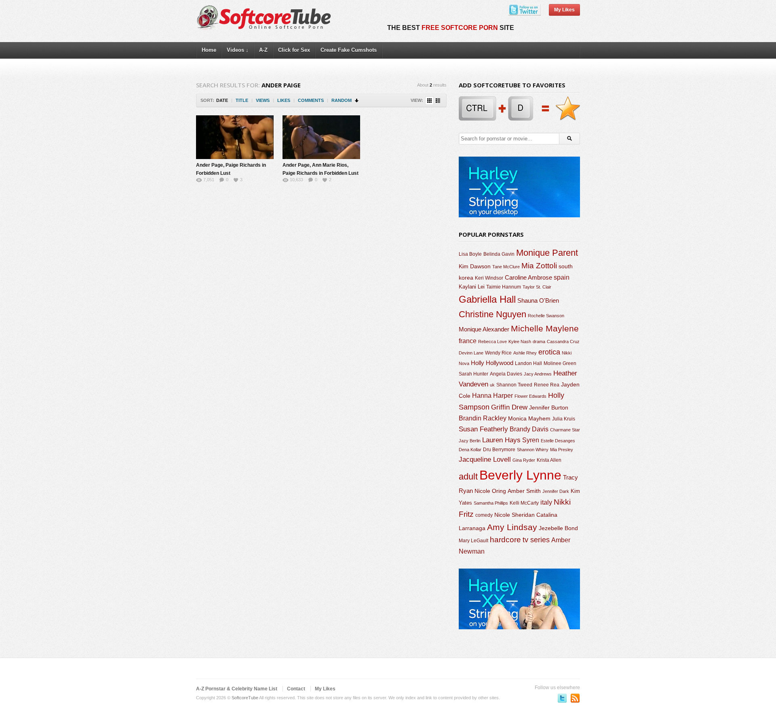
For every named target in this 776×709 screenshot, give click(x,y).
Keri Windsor (489, 278)
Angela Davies (506, 374)
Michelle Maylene (545, 328)
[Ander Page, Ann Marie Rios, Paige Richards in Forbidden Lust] (321, 137)
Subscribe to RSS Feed (575, 698)
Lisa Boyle (470, 254)
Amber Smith (524, 491)
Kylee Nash (519, 341)
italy (546, 502)
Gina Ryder (523, 460)
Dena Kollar (470, 449)
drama (539, 341)
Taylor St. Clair (537, 286)
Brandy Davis (529, 429)
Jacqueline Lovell (485, 459)
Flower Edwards (530, 396)
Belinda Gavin (499, 254)
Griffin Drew (509, 407)
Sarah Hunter (473, 373)
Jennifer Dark (555, 491)
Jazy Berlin (470, 440)
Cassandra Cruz (563, 341)
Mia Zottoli (539, 265)
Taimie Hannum (503, 287)
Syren (530, 440)
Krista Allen (549, 460)
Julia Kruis (563, 419)
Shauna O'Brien (538, 300)
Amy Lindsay (512, 527)
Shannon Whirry (532, 449)
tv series (536, 540)
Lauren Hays (501, 440)
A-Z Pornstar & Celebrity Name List (236, 689)
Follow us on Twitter (562, 698)
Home (209, 50)
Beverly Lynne (520, 475)
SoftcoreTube (245, 697)
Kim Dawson (475, 266)
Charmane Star (565, 429)
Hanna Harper (492, 395)
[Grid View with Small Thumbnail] (429, 100)
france (468, 340)
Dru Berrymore (499, 449)
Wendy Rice (498, 353)
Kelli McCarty (524, 502)
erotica (549, 352)
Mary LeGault (473, 540)
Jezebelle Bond (558, 528)
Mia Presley (561, 449)
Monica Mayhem (529, 419)
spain (561, 277)
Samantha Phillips (491, 503)
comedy (484, 515)
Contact (296, 689)
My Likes (564, 10)
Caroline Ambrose (528, 277)
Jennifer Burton (548, 407)
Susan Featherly (483, 429)
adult (468, 476)
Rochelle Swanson (546, 315)
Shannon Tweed (514, 384)
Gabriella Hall (487, 299)
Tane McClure (506, 266)
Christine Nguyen (492, 314)
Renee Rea (546, 384)
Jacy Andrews (538, 373)
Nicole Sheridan (514, 515)
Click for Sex (294, 50)
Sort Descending (357, 100)
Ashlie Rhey (525, 352)
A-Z (263, 50)
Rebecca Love (492, 341)
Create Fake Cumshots (349, 50)
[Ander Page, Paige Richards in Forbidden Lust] (235, 137)
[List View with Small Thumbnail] (438, 100)
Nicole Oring (490, 491)
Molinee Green (560, 363)
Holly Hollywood (492, 363)
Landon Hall (528, 363)
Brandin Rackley (482, 418)
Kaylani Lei (472, 287)
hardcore (505, 539)
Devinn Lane (471, 352)
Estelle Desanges (558, 440)
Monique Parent (547, 253)
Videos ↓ (238, 50)
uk (492, 384)
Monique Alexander (484, 329)
